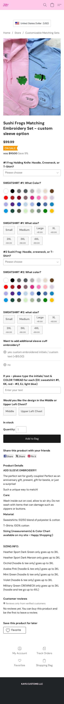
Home (6, 33)
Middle (10, 411)
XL (54, 229)
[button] (6, 5)
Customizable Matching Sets (42, 33)
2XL (9, 240)
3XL (22, 240)
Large (40, 229)
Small (9, 230)
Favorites (19, 665)
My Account (19, 653)
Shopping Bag (44, 665)
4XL (36, 240)
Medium (24, 230)
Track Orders (44, 653)
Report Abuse (32, 689)
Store (18, 33)
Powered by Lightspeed (32, 695)
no (9, 365)
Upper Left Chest (31, 411)
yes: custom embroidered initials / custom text (33, 354)
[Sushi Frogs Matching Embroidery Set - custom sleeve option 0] (32, 76)
